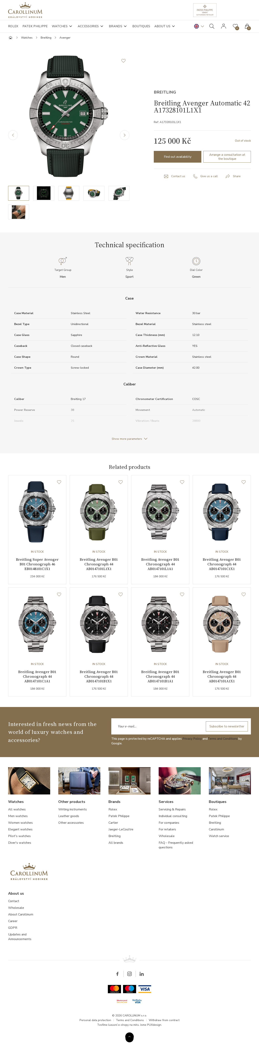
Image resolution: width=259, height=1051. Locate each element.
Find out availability (177, 157)
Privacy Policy (192, 739)
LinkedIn (142, 974)
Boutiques (141, 26)
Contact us (178, 176)
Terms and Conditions (223, 739)
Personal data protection (95, 1020)
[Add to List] (125, 61)
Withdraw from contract (164, 1020)
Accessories (88, 26)
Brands (115, 26)
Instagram (129, 974)
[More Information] (129, 1036)
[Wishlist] (59, 482)
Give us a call (209, 176)
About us (162, 26)
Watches (60, 26)
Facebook (117, 974)
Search (212, 26)
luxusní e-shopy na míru (123, 1025)
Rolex (13, 26)
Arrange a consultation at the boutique (227, 157)
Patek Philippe (35, 26)
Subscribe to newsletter (226, 726)
